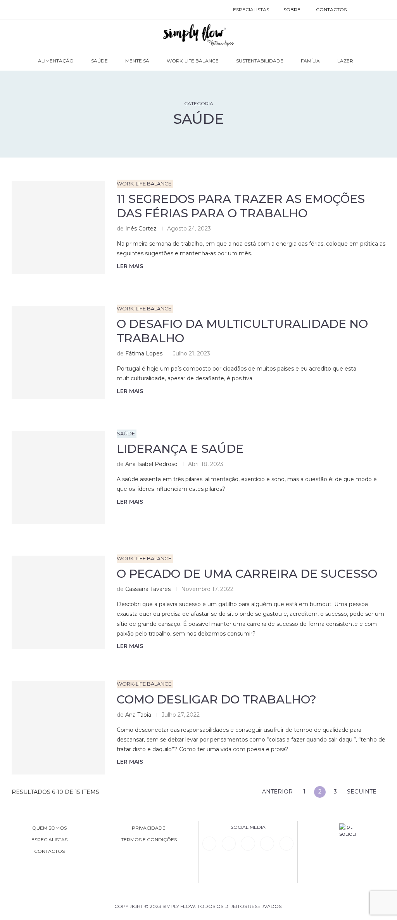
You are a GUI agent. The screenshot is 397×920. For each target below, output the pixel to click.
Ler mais (130, 266)
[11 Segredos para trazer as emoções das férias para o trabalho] (58, 227)
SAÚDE (99, 61)
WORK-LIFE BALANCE (193, 61)
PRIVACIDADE (149, 828)
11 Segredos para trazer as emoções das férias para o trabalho (241, 206)
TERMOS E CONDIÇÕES (149, 839)
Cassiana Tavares (148, 589)
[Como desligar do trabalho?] (58, 727)
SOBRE (291, 9)
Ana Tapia (138, 714)
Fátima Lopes (143, 353)
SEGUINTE (362, 791)
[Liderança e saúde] (58, 477)
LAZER (345, 61)
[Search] (362, 9)
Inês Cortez (141, 228)
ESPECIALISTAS (251, 9)
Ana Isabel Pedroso (151, 464)
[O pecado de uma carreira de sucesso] (58, 602)
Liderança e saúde (180, 449)
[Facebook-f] (229, 844)
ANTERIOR (277, 791)
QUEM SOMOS (49, 828)
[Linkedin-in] (209, 844)
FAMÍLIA (310, 61)
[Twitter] (286, 844)
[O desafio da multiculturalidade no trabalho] (58, 352)
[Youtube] (267, 844)
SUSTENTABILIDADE (259, 61)
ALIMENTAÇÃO (56, 61)
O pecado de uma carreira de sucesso (247, 574)
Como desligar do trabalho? (216, 699)
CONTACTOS (331, 9)
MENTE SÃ (137, 61)
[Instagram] (248, 844)
